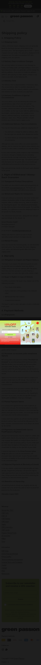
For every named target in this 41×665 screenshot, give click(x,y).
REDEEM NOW (10, 334)
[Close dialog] (39, 321)
